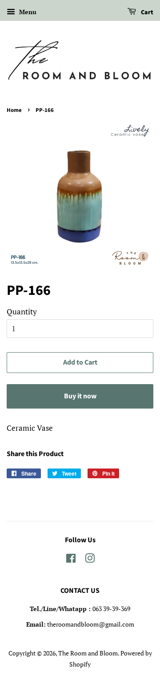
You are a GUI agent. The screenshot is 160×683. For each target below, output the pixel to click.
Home (14, 110)
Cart (146, 12)
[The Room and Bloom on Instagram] (90, 560)
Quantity (22, 311)
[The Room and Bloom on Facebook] (71, 560)
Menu (26, 12)
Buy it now (80, 396)
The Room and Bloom (88, 653)
